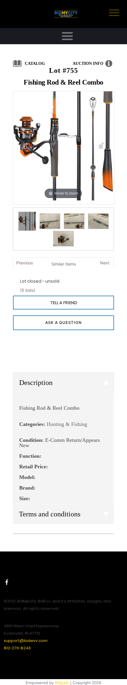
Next (105, 262)
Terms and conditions (49, 514)
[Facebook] (7, 582)
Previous (24, 262)
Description (36, 382)
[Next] (101, 145)
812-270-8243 (17, 648)
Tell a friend (63, 303)
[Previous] (25, 145)
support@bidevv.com (26, 640)
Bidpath (62, 682)
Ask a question (63, 322)
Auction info (88, 63)
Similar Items (63, 263)
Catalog (35, 63)
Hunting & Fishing (67, 424)
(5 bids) (27, 290)
